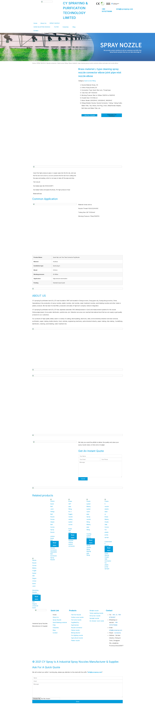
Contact (36, 30)
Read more (54, 544)
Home (35, 23)
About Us (43, 23)
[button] (111, 115)
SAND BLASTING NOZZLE (42, 27)
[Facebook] (108, 651)
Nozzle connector (51, 63)
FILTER (56, 27)
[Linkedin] (108, 655)
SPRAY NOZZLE (55, 23)
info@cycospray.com (124, 9)
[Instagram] (112, 655)
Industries (66, 27)
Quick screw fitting (62, 63)
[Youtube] (117, 651)
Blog (74, 27)
